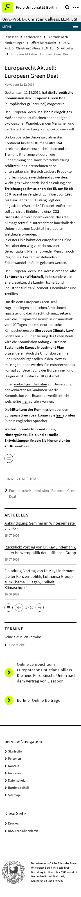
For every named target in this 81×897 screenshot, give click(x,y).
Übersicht (17, 644)
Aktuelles (67, 48)
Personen (14, 758)
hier (25, 401)
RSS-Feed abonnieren (23, 831)
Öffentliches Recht (43, 42)
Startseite (11, 37)
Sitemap (14, 795)
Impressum (15, 773)
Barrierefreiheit (18, 787)
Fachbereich (32, 37)
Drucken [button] (14, 823)
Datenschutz (16, 780)
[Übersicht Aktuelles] (8, 459)
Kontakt (13, 766)
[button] (8, 607)
